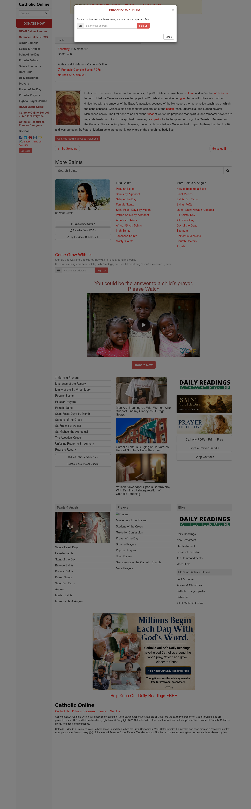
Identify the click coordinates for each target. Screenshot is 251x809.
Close (169, 36)
